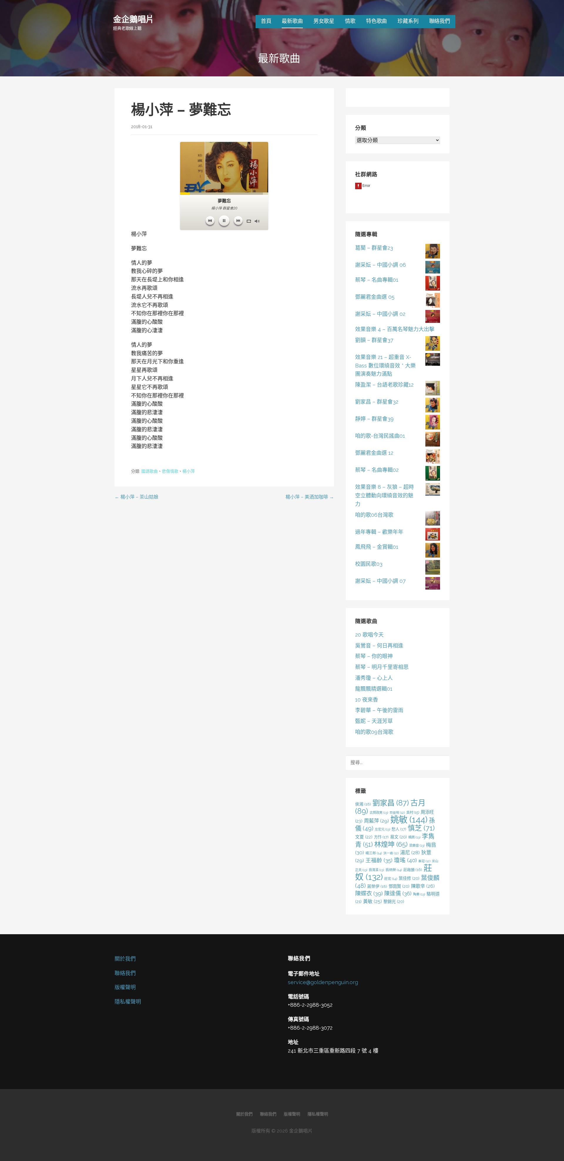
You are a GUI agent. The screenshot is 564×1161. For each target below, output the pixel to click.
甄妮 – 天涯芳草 (374, 721)
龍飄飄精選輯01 (373, 689)
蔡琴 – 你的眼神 (374, 656)
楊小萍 (188, 471)
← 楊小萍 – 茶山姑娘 (136, 497)
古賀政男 (379, 813)
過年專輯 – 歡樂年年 (379, 532)
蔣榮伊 (377, 886)
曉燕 (414, 837)
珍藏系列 (407, 21)
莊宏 (390, 879)
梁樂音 (416, 845)
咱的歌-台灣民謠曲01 (380, 436)
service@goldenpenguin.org (323, 982)
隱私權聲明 (128, 1002)
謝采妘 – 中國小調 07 (380, 581)
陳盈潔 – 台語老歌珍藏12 (384, 385)
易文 (398, 836)
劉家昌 (390, 802)
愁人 (399, 829)
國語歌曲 (149, 471)
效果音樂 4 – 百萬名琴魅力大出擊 (394, 329)
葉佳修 (409, 878)
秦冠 (424, 861)
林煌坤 (391, 844)
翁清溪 (376, 870)
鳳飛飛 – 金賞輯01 (376, 547)
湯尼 (410, 852)
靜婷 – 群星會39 (374, 419)
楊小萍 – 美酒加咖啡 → (310, 497)
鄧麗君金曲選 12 (374, 453)
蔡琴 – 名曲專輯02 (377, 470)
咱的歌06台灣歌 (374, 515)
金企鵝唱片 (133, 19)
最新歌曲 (292, 21)
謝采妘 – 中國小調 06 (380, 265)
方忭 (381, 837)
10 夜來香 (366, 700)
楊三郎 (373, 853)
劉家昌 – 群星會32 (376, 402)
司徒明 (397, 812)
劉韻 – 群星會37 (374, 340)
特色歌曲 (376, 21)
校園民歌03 (368, 564)
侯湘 (363, 804)
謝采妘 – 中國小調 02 (380, 314)
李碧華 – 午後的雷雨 (379, 710)
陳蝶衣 (369, 893)
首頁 (266, 21)
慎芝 (421, 828)
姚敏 (408, 819)
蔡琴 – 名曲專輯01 (376, 280)
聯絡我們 (439, 21)
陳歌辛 (423, 886)
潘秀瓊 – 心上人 (374, 678)
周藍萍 (376, 821)
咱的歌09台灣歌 (374, 732)
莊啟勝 (412, 870)
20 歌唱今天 (369, 635)
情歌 (350, 21)
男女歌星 (323, 21)
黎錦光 (393, 901)
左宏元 (382, 829)
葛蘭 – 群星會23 (374, 248)
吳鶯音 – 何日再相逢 (379, 645)
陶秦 (419, 894)
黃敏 (372, 901)
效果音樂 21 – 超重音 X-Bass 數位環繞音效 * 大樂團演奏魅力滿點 (385, 365)
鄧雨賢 (399, 886)
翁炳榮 (393, 870)
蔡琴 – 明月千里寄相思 (382, 667)
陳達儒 (398, 893)
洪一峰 (391, 853)
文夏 (363, 837)
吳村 (412, 812)
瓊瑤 (405, 860)
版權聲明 (125, 987)
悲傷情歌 (170, 471)
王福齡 (378, 860)
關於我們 (125, 959)
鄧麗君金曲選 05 (375, 297)
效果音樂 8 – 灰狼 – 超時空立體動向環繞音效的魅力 (384, 495)
